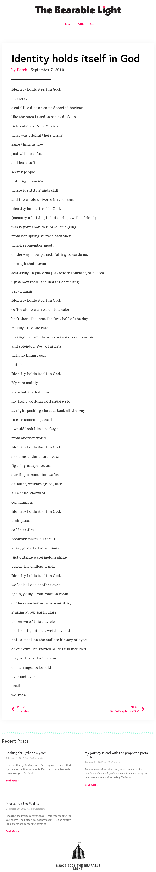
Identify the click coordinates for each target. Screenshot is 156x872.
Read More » (12, 780)
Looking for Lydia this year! (26, 752)
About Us (86, 24)
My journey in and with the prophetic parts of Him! (116, 754)
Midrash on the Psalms (22, 803)
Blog (65, 24)
